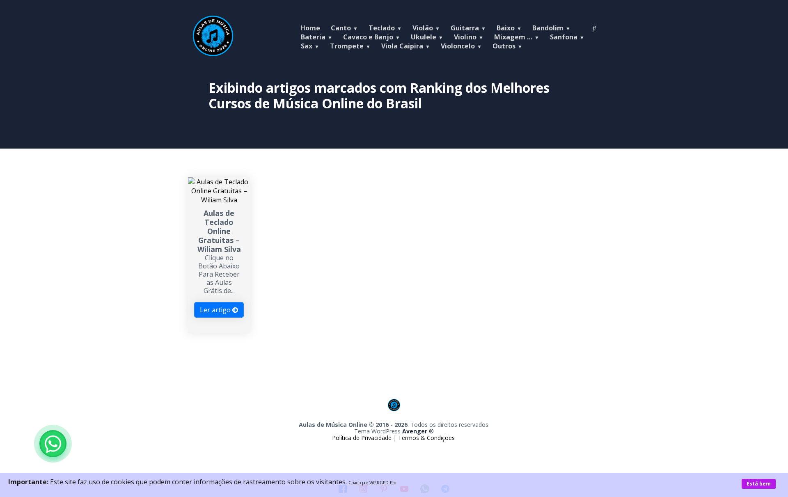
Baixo (506, 27)
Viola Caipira (402, 45)
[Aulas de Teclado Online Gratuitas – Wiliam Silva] (219, 199)
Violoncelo (458, 45)
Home (310, 27)
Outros (503, 45)
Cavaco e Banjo (368, 36)
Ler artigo (216, 309)
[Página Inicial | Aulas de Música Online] (213, 54)
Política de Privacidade (362, 438)
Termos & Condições (426, 438)
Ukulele (423, 36)
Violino (465, 36)
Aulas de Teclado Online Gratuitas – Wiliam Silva (219, 231)
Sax (306, 45)
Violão (422, 27)
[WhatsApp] (52, 443)
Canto (341, 27)
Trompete (347, 45)
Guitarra (465, 27)
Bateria (313, 36)
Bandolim (548, 27)
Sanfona (563, 36)
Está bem (759, 483)
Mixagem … (513, 36)
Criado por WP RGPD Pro (372, 483)
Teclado (382, 27)
